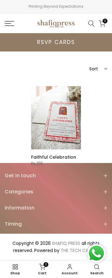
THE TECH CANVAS (80, 250)
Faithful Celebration (53, 157)
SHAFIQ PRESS (66, 243)
